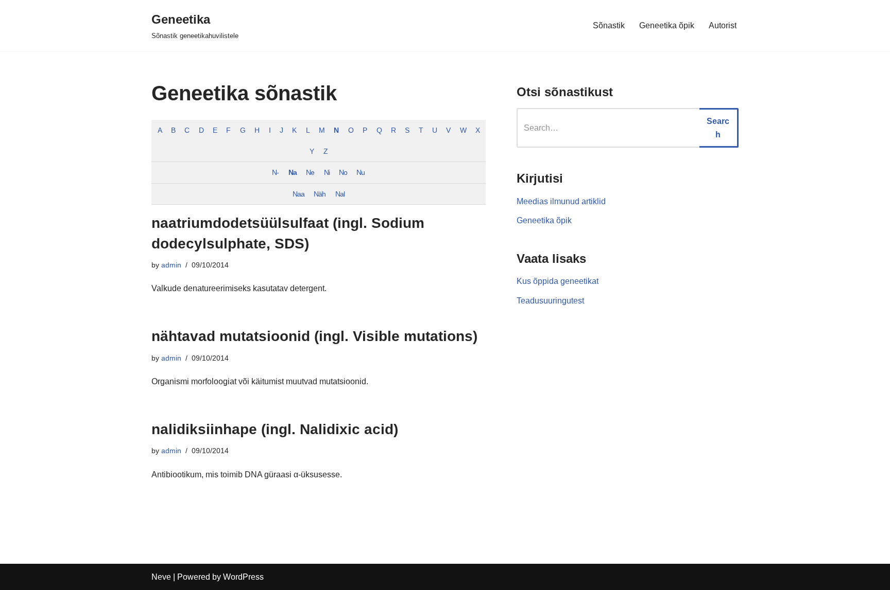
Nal (340, 194)
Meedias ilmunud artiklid (561, 201)
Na (292, 172)
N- (275, 172)
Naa (298, 194)
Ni (327, 172)
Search (718, 128)
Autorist (723, 25)
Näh (320, 194)
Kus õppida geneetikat (557, 281)
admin (171, 265)
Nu (360, 172)
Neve (161, 577)
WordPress (243, 577)
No (343, 172)
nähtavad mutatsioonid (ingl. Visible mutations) (314, 336)
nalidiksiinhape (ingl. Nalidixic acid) (274, 429)
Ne (310, 172)
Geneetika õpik (666, 25)
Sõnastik (609, 25)
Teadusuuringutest (550, 300)
